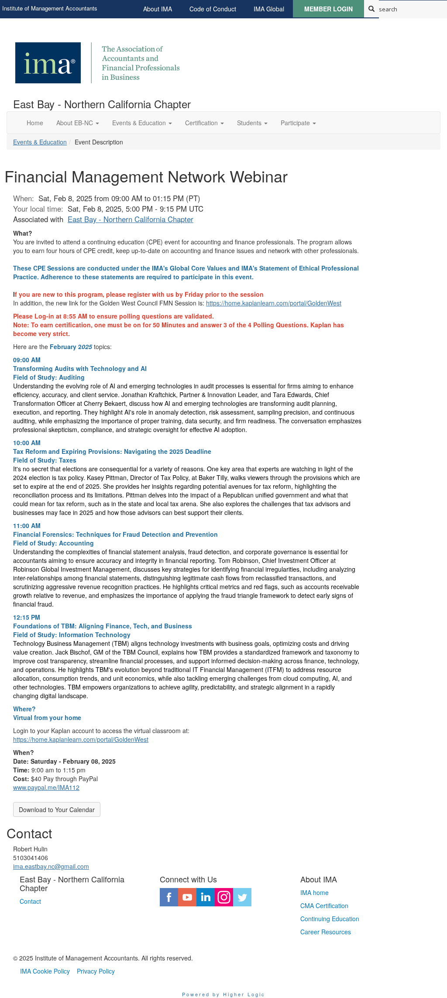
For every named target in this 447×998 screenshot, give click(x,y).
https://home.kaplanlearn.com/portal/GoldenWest (273, 302)
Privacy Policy (96, 971)
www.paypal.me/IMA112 (46, 787)
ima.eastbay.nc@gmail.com (51, 866)
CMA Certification (324, 905)
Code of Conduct (212, 8)
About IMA (157, 8)
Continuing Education (329, 918)
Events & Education (40, 141)
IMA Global (269, 8)
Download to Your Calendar (57, 809)
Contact (30, 901)
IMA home (314, 892)
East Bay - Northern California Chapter (130, 219)
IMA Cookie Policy (45, 971)
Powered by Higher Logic (223, 994)
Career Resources (325, 931)
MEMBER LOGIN (328, 8)
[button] (78, 123)
